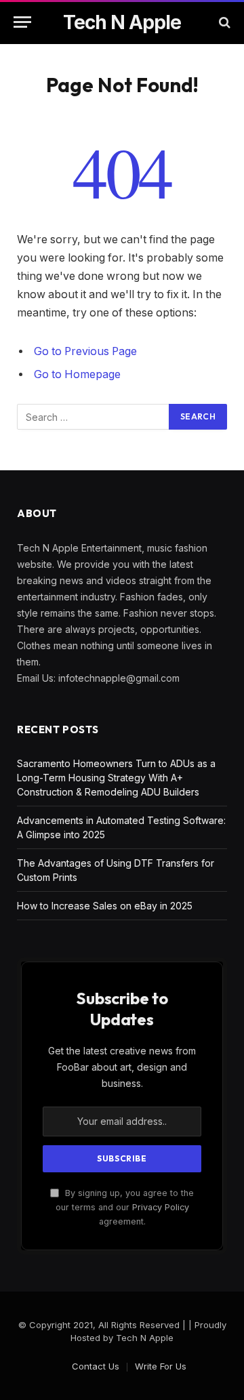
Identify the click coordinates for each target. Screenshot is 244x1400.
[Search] (223, 22)
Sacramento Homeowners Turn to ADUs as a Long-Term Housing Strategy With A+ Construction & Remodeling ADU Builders (116, 778)
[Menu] (22, 22)
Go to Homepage (77, 374)
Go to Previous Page (85, 351)
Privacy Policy (160, 1207)
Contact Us (95, 1366)
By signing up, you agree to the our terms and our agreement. (125, 1207)
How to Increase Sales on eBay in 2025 (104, 905)
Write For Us (160, 1366)
